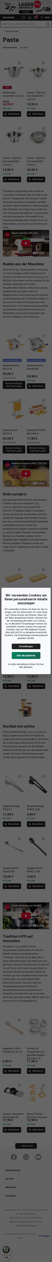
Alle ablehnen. (26, 667)
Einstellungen (26, 646)
